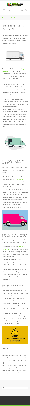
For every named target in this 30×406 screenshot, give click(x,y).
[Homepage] (15, 5)
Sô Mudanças (8, 399)
